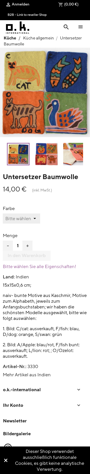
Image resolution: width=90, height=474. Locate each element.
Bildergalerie (17, 433)
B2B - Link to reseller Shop (27, 15)
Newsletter (15, 421)
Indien (22, 276)
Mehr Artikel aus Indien (27, 374)
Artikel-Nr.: (15, 366)
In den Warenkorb (27, 255)
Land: (9, 277)
